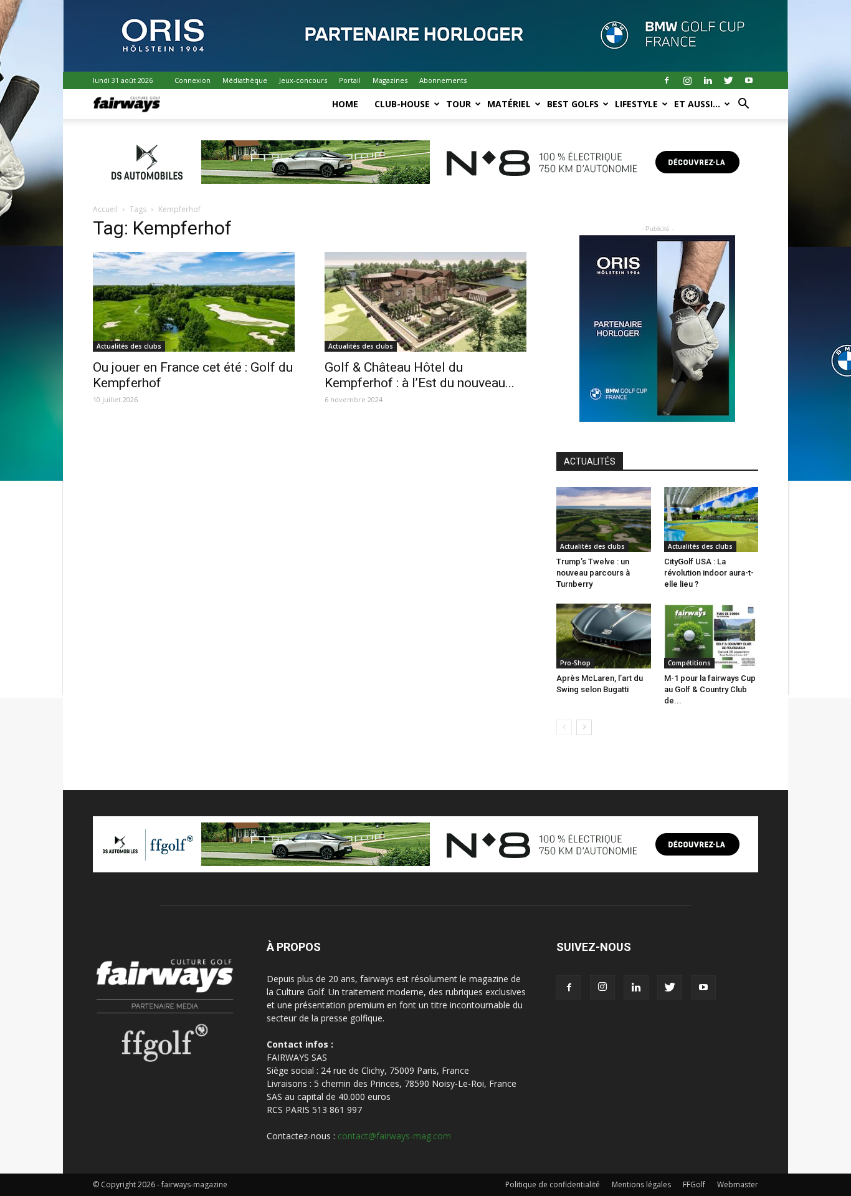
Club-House (402, 104)
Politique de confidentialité (552, 1184)
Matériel (509, 104)
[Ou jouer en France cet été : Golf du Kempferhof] (194, 302)
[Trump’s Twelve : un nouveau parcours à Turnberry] (603, 519)
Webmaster (737, 1184)
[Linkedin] (707, 80)
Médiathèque (244, 80)
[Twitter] (728, 80)
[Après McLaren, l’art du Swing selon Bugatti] (603, 636)
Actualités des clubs (129, 346)
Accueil (105, 209)
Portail (350, 80)
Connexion (192, 80)
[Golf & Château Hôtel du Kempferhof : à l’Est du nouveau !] (425, 302)
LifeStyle (636, 104)
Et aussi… (697, 104)
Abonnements (443, 80)
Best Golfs (573, 104)
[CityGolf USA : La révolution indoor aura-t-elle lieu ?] (711, 519)
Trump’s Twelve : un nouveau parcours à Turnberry (593, 573)
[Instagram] (687, 80)
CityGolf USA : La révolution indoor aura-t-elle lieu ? (709, 573)
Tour (458, 104)
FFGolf (694, 1184)
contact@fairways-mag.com (394, 1136)
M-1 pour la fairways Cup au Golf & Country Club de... (710, 689)
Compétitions (689, 662)
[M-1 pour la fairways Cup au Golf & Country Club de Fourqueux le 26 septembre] (711, 636)
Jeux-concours (303, 80)
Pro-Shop (575, 662)
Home (345, 104)
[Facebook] (666, 80)
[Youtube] (748, 80)
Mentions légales (641, 1184)
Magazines (390, 80)
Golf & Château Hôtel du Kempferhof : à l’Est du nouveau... (420, 375)
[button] (743, 105)
